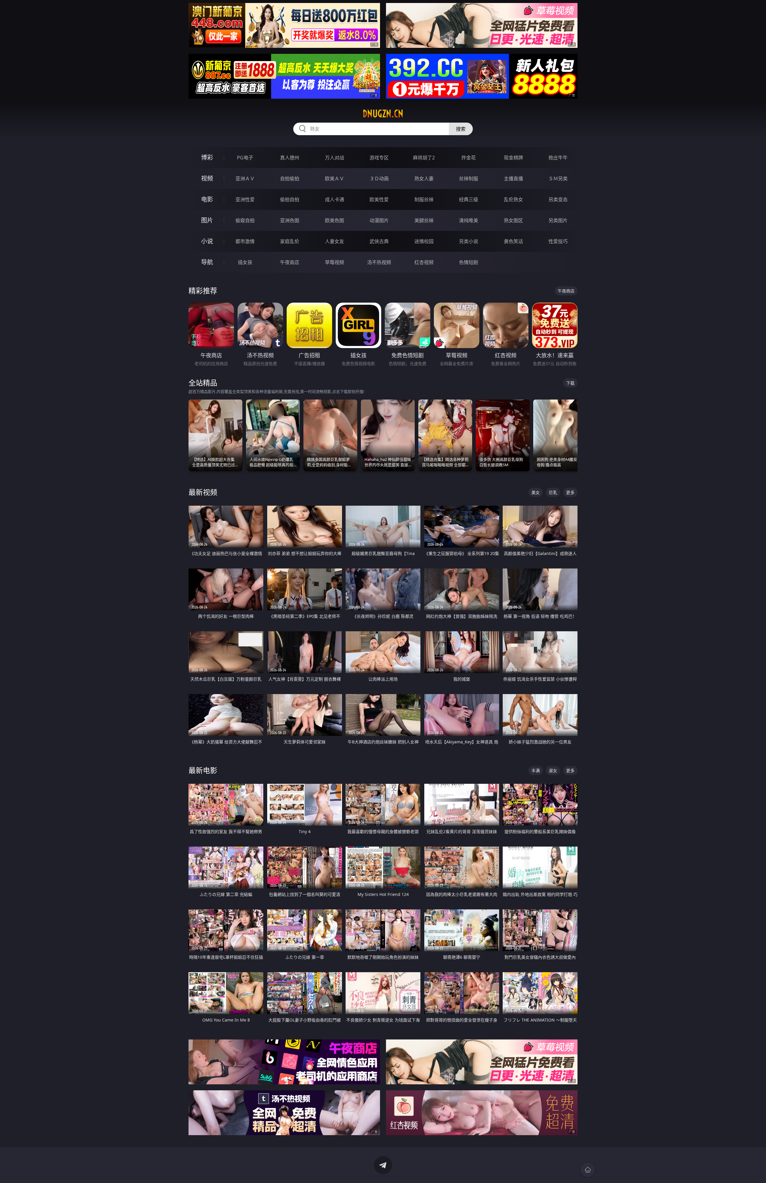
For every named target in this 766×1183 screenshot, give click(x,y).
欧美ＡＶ (334, 178)
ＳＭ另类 (558, 178)
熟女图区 (513, 220)
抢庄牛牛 (558, 157)
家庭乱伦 (289, 241)
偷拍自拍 (289, 199)
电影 (207, 199)
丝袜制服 (468, 178)
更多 (570, 492)
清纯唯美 (468, 220)
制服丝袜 (424, 199)
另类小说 (468, 241)
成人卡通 (334, 199)
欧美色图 (334, 220)
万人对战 (334, 157)
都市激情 (245, 241)
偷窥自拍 (245, 220)
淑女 (553, 770)
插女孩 (245, 262)
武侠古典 (379, 241)
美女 (535, 492)
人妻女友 (334, 241)
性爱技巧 (558, 241)
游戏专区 (379, 157)
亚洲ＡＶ (245, 178)
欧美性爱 (379, 199)
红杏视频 (424, 262)
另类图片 (558, 220)
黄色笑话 (513, 241)
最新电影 (203, 770)
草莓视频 (334, 262)
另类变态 (558, 199)
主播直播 (513, 178)
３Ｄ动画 (379, 178)
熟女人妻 (424, 178)
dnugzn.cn (383, 114)
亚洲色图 (289, 220)
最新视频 (203, 492)
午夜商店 (289, 262)
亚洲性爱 (245, 199)
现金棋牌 (513, 157)
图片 (207, 220)
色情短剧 (468, 262)
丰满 (535, 770)
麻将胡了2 (424, 157)
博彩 (207, 157)
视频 (207, 178)
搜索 (461, 129)
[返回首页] (587, 1170)
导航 (207, 262)
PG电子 (245, 157)
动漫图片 (379, 220)
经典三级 (468, 199)
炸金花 (468, 157)
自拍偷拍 (289, 178)
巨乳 (553, 492)
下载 (570, 383)
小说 (207, 241)
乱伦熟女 (513, 199)
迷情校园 (424, 241)
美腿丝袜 (424, 220)
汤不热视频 (379, 262)
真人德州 (289, 157)
